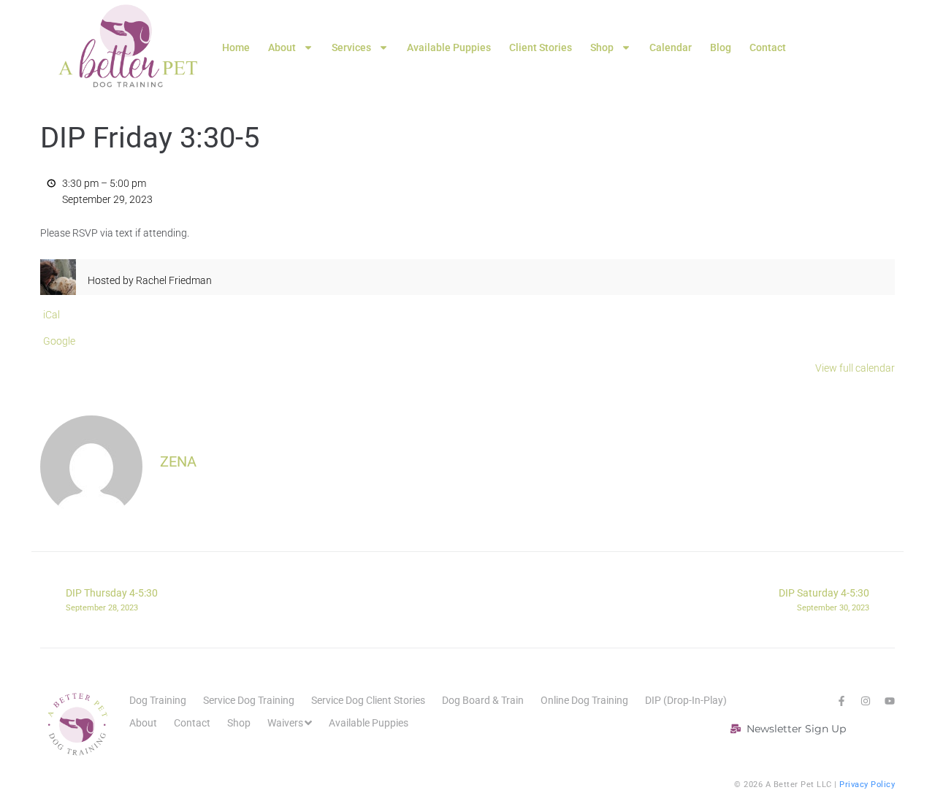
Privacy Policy (867, 784)
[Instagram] (865, 701)
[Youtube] (890, 701)
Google (59, 341)
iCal (51, 315)
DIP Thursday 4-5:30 (112, 599)
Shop (602, 47)
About (282, 47)
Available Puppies (449, 47)
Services (351, 47)
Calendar (670, 47)
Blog (720, 47)
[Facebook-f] (841, 701)
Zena (178, 461)
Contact (767, 47)
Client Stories (540, 47)
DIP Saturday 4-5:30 (824, 599)
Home (236, 47)
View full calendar (855, 368)
